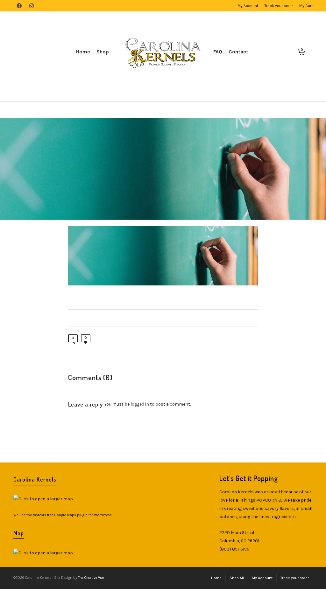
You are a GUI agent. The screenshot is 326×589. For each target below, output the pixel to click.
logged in (140, 404)
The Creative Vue (91, 578)
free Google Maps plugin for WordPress (79, 515)
